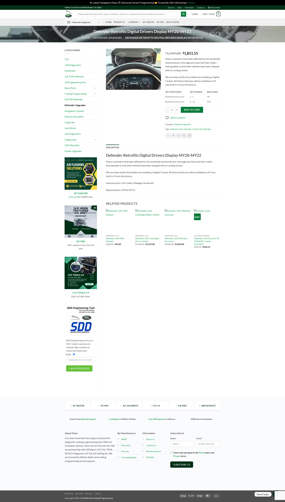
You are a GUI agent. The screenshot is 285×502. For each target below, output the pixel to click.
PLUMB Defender (74, 99)
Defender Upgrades (107, 37)
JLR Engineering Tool (75, 82)
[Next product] (212, 34)
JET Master (148, 22)
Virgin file (69, 122)
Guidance (201, 7)
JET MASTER (81, 193)
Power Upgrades (73, 151)
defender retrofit (191, 129)
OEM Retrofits (72, 145)
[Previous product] (218, 34)
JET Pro (160, 22)
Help (180, 7)
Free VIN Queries (156, 419)
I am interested (79, 368)
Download (189, 7)
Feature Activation (74, 116)
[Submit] (183, 14)
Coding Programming (75, 93)
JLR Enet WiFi (75, 197)
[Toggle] (95, 88)
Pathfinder (70, 70)
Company (134, 22)
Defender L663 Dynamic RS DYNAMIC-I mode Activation (206, 241)
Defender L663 (176, 129)
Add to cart (192, 109)
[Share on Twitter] (173, 135)
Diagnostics (71, 139)
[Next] (220, 231)
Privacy (176, 456)
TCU (67, 59)
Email (68, 354)
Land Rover (70, 128)
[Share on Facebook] (168, 135)
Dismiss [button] (191, 2)
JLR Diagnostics (73, 65)
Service (171, 7)
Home (109, 22)
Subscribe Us (181, 464)
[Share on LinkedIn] (189, 135)
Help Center (172, 22)
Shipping (69, 493)
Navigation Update (74, 110)
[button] (214, 7)
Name (173, 438)
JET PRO (80, 241)
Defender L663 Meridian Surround (176, 239)
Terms (201, 452)
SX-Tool (150, 457)
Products (119, 22)
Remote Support (88, 419)
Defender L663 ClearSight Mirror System (147, 239)
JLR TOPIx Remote (74, 76)
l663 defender (205, 129)
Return (79, 493)
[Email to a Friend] (178, 135)
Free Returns (115, 419)
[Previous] (106, 231)
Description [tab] (112, 147)
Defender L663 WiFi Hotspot (115, 239)
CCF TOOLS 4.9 (80, 292)
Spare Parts (70, 87)
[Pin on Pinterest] (184, 135)
